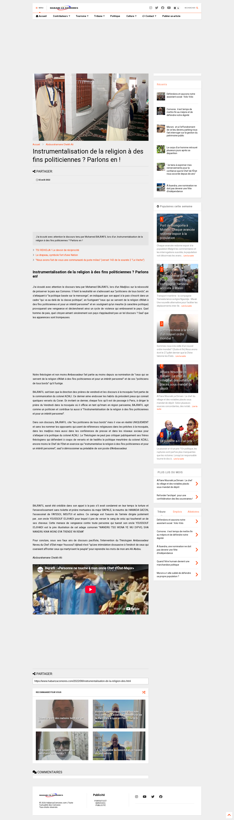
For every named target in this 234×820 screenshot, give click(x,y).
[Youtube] (169, 8)
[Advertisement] (117, 46)
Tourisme (81, 16)
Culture (130, 16)
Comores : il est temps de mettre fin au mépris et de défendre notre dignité (180, 112)
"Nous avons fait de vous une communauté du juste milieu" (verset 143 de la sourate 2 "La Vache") (90, 259)
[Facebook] (162, 8)
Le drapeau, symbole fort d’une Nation (57, 255)
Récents (162, 84)
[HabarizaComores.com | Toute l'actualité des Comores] (64, 9)
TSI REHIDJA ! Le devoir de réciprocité (57, 250)
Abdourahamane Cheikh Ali (59, 144)
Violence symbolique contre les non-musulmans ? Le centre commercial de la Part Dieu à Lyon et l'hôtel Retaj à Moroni (118, 716)
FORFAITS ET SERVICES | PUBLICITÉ (100, 803)
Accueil (42, 16)
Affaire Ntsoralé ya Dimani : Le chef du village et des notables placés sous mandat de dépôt (176, 380)
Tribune (98, 16)
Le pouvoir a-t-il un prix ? (177, 441)
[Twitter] (156, 8)
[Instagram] (150, 8)
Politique (115, 16)
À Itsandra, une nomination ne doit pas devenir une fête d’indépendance (182, 188)
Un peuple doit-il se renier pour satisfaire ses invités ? (57, 752)
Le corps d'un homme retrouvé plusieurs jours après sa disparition (182, 150)
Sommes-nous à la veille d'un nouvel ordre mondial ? (177, 334)
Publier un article (171, 16)
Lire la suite (189, 256)
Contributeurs (60, 16)
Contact (149, 16)
